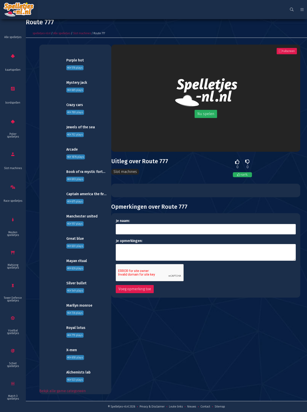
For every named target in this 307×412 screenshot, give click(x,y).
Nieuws (191, 406)
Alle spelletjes (12, 37)
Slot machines (13, 168)
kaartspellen (12, 69)
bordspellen (12, 102)
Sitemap (220, 406)
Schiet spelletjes (13, 365)
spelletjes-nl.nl (42, 33)
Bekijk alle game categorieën (62, 391)
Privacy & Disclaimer (152, 406)
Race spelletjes (13, 200)
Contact (205, 406)
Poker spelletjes (13, 135)
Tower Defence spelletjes (13, 299)
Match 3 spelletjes (13, 397)
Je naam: (123, 221)
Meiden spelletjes (13, 234)
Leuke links (176, 406)
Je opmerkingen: (129, 241)
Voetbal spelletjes (13, 332)
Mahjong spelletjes (13, 266)
